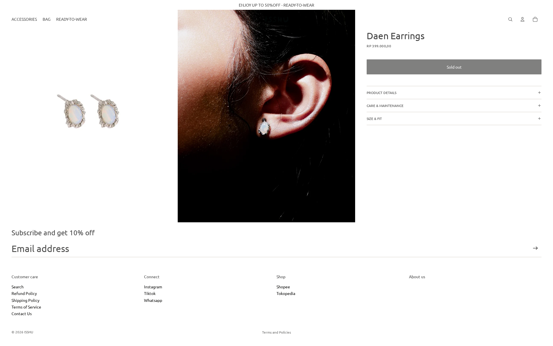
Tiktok (150, 293)
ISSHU (28, 332)
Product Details (381, 92)
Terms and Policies (276, 332)
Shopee (283, 286)
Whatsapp (153, 299)
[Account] (522, 19)
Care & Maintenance (385, 105)
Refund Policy (24, 293)
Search (18, 286)
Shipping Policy (25, 299)
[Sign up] (535, 248)
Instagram (153, 286)
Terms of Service (26, 306)
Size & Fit (374, 118)
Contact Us (22, 313)
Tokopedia (285, 293)
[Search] (510, 19)
